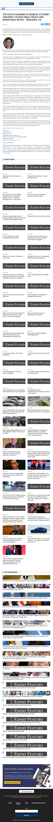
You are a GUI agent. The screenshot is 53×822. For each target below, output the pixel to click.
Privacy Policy (18, 803)
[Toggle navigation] (3, 9)
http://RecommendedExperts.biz (15, 128)
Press (26, 803)
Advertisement (36, 803)
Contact (43, 803)
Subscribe (26, 815)
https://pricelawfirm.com (14, 140)
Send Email (8, 133)
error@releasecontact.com (10, 148)
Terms (10, 803)
